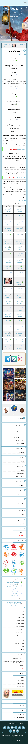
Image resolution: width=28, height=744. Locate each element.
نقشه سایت (10, 740)
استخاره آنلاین (21, 452)
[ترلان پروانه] (14, 46)
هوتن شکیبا (19, 262)
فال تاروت (22, 649)
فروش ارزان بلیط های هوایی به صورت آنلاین (16, 666)
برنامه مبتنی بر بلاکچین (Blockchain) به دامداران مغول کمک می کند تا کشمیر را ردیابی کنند (14, 662)
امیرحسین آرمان (8, 275)
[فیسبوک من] (15, 727)
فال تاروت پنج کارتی (20, 629)
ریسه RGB (22, 533)
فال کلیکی (22, 515)
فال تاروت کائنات (21, 618)
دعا (23, 506)
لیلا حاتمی (19, 249)
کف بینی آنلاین (21, 485)
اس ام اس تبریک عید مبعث (19, 438)
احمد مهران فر (19, 218)
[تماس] (8, 727)
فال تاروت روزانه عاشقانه (19, 644)
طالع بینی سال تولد (20, 598)
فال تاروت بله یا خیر (20, 647)
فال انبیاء (22, 461)
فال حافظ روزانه (21, 680)
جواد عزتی (8, 249)
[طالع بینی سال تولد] (14, 589)
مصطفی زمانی (8, 310)
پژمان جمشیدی (20, 243)
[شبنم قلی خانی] (6, 46)
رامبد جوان (8, 297)
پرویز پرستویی (19, 310)
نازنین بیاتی (19, 348)
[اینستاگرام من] (12, 727)
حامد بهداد (20, 268)
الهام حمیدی (8, 348)
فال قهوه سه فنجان (20, 473)
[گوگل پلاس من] (17, 731)
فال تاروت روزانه (21, 612)
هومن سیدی (8, 256)
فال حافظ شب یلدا (20, 683)
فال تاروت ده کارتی (20, 638)
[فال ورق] (8, 396)
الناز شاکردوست (20, 342)
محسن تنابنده (19, 230)
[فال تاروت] (20, 374)
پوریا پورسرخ (19, 304)
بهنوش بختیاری (8, 316)
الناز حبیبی (20, 211)
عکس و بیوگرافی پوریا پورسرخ (13, 10)
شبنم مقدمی (19, 224)
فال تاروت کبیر (21, 615)
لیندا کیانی (20, 316)
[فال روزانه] (8, 374)
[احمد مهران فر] (21, 46)
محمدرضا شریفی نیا (8, 291)
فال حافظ (22, 677)
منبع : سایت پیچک (22, 200)
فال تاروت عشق (21, 641)
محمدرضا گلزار (8, 243)
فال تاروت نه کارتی (20, 635)
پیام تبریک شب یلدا (20, 686)
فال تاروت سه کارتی (20, 623)
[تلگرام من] (19, 727)
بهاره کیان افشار (20, 284)
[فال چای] (20, 396)
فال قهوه (22, 470)
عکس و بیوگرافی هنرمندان (19, 717)
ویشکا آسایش (8, 262)
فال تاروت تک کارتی (20, 620)
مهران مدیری (8, 211)
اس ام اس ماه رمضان (20, 429)
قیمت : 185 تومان (14, 604)
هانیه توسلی (8, 224)
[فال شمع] (8, 385)
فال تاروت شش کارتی (20, 632)
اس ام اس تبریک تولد (20, 440)
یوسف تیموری (19, 329)
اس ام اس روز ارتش (20, 443)
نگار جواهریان (8, 237)
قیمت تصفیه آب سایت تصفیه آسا (18, 658)
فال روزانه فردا (21, 714)
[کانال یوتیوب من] (14, 731)
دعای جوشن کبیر (21, 503)
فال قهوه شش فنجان (20, 476)
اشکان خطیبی (19, 256)
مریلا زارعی (20, 323)
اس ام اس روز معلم (20, 435)
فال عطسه (22, 705)
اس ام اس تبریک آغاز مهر (19, 432)
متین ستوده (19, 237)
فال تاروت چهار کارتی (20, 626)
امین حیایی (8, 335)
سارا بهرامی (8, 218)
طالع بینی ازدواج (14, 413)
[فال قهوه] (20, 385)
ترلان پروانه (8, 284)
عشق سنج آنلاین (21, 524)
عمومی (18, 418)
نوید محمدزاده (19, 335)
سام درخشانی (8, 342)
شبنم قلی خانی (8, 230)
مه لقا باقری (8, 304)
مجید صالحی (8, 329)
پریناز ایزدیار (8, 268)
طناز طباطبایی (19, 275)
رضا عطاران (20, 297)
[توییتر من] (4, 727)
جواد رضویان (8, 323)
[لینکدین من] (10, 731)
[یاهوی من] (23, 727)
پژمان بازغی (19, 291)
